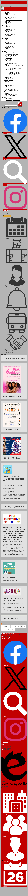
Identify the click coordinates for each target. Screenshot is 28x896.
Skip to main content (5, 4)
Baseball (8, 26)
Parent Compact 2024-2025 (12, 67)
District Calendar (7, 748)
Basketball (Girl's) (10, 29)
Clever (7, 39)
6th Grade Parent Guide (14, 72)
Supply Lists (9, 58)
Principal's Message (10, 13)
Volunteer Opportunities (11, 63)
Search (2, 105)
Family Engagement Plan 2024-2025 (14, 65)
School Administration (11, 17)
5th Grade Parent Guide (14, 74)
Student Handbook (10, 45)
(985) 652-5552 (7, 636)
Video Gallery (9, 23)
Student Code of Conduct (12, 55)
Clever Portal (9, 88)
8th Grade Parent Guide (14, 76)
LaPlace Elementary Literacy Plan (14, 20)
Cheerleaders (9, 30)
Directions (8, 21)
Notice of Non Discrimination (10, 746)
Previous (5, 626)
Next (12, 629)
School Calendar (10, 62)
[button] (6, 12)
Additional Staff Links (11, 89)
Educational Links (10, 43)
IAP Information (10, 71)
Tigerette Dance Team (11, 34)
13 (15, 626)
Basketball (8, 28)
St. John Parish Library (11, 95)
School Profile (9, 16)
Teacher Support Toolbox (12, 90)
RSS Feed (5, 624)
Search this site (9, 352)
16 (24, 626)
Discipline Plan (9, 78)
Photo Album (9, 22)
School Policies (9, 46)
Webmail (8, 42)
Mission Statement (10, 14)
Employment (6, 749)
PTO (7, 64)
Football (8, 31)
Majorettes (8, 37)
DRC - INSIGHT (10, 86)
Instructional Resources (11, 94)
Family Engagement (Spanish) (13, 100)
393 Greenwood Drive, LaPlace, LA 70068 (10, 634)
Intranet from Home (10, 85)
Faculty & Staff (9, 18)
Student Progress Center (11, 56)
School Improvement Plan (12, 69)
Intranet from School (11, 84)
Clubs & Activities (10, 47)
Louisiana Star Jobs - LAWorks (13, 50)
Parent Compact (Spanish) (15, 68)
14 (18, 626)
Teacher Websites (10, 41)
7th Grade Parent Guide (14, 73)
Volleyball (8, 35)
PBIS (7, 48)
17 (2, 629)
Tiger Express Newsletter (12, 54)
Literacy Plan (9, 77)
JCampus (8, 82)
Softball (8, 33)
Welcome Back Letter (11, 52)
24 (8, 629)
